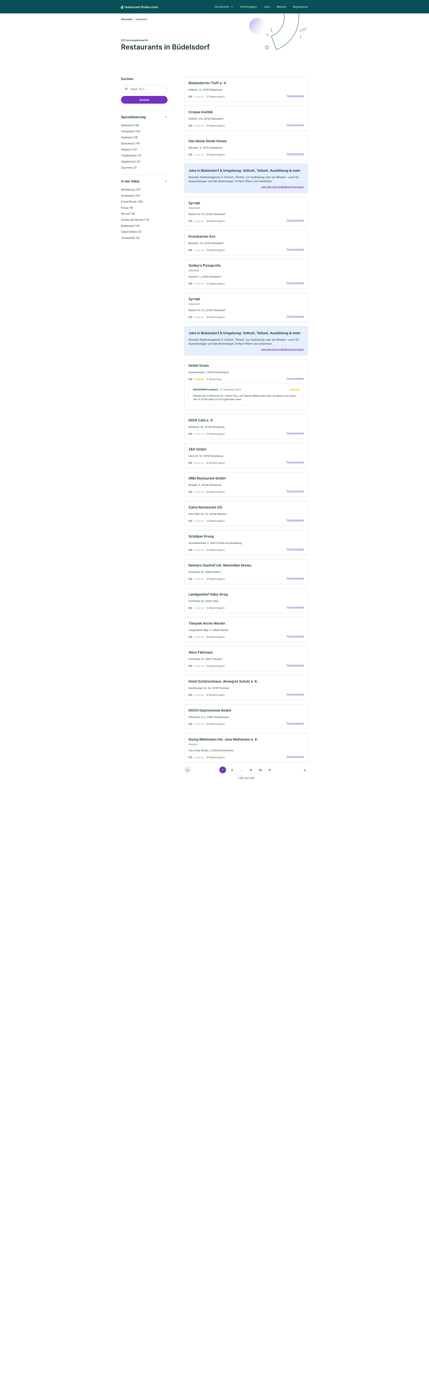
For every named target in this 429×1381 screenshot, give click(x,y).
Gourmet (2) (129, 167)
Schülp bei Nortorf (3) (135, 219)
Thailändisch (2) (131, 155)
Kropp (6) (127, 207)
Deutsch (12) (129, 149)
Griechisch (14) (130, 143)
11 (269, 770)
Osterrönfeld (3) (131, 231)
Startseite (126, 19)
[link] (246, 89)
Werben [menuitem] (281, 6)
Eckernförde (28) (132, 201)
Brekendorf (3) (130, 225)
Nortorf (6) (128, 213)
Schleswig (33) (130, 195)
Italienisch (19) (130, 125)
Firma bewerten (295, 95)
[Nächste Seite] (304, 770)
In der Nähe (130, 181)
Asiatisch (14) (129, 137)
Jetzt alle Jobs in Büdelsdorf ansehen (282, 186)
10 (260, 770)
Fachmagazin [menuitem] (248, 6)
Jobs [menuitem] (267, 6)
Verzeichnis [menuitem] (221, 6)
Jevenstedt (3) (130, 237)
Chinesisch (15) (130, 131)
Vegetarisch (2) (130, 161)
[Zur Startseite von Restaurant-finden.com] (139, 7)
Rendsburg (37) (131, 189)
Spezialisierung (133, 117)
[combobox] (144, 89)
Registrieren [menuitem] (300, 6)
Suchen (144, 99)
